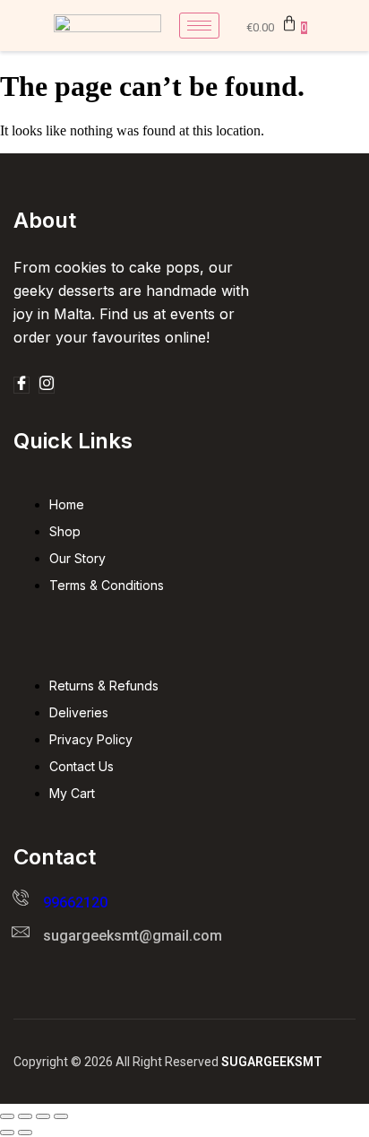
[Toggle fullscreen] (25, 1116)
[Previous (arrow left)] (7, 1132)
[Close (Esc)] (61, 1116)
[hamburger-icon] (199, 26)
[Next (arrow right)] (25, 1132)
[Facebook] (21, 385)
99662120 (75, 902)
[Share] (43, 1116)
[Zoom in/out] (7, 1116)
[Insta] (47, 385)
